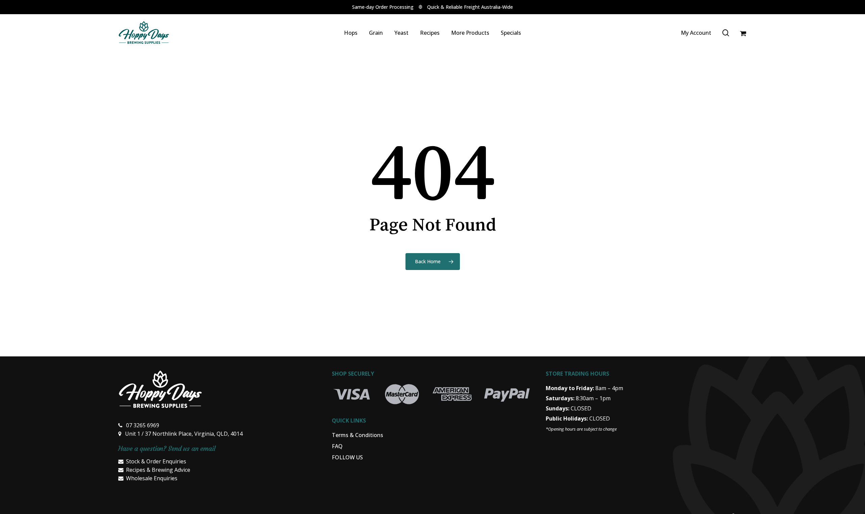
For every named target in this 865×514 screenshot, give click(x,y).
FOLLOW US (347, 457)
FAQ (337, 446)
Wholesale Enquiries (151, 478)
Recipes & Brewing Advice (158, 470)
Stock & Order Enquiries (156, 461)
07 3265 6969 (142, 425)
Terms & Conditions (357, 435)
